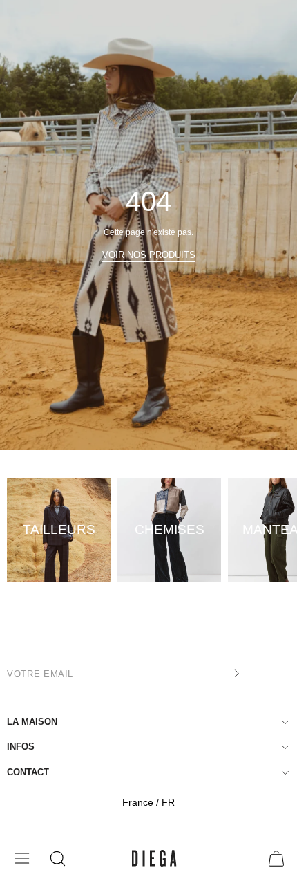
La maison (32, 721)
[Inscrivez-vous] (223, 673)
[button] (56, 858)
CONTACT (28, 772)
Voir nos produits (148, 255)
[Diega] (154, 858)
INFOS (21, 746)
